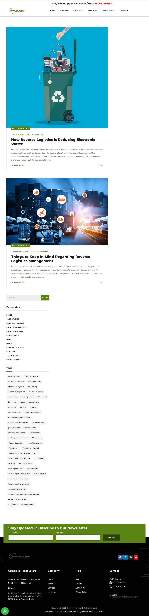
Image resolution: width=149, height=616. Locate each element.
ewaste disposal (14, 412)
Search (45, 297)
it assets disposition (34, 443)
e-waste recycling (36, 392)
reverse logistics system (17, 489)
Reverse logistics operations (19, 484)
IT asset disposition (15, 443)
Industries (92, 10)
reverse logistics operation (18, 479)
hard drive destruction (16, 433)
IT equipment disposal (30, 448)
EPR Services (12, 335)
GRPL (28, 135)
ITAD (8, 339)
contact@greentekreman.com (123, 597)
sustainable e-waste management (21, 504)
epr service (12, 407)
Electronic (12, 402)
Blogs (9, 315)
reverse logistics (40, 474)
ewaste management (33, 412)
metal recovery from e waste (19, 458)
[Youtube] (136, 557)
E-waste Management (16, 392)
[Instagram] (130, 557)
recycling (11, 463)
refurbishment (32, 469)
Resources (108, 10)
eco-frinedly (12, 397)
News (9, 343)
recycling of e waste (16, 469)
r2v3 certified (39, 458)
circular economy (34, 381)
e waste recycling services (18, 422)
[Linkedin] (125, 557)
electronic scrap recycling (29, 402)
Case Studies (12, 319)
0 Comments (37, 135)
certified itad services (16, 381)
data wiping (32, 387)
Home (53, 10)
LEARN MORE (19, 165)
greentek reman (30, 428)
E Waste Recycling (15, 331)
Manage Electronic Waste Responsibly (22, 453)
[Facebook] (120, 557)
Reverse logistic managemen (19, 474)
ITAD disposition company (18, 438)
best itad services (32, 376)
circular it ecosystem (16, 387)
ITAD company (34, 433)
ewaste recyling (38, 422)
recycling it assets (26, 463)
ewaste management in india (19, 417)
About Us (64, 10)
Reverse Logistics (20, 128)
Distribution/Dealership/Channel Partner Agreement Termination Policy (74, 611)
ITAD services (37, 438)
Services (77, 10)
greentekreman (14, 428)
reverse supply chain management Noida (23, 494)
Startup (10, 352)
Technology (12, 356)
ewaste (23, 407)
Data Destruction (15, 323)
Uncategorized (13, 360)
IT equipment (13, 448)
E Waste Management (16, 327)
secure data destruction (17, 499)
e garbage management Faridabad (34, 397)
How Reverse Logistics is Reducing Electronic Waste (53, 142)
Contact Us (125, 10)
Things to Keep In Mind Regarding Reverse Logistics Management (50, 259)
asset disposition (14, 376)
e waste (33, 407)
